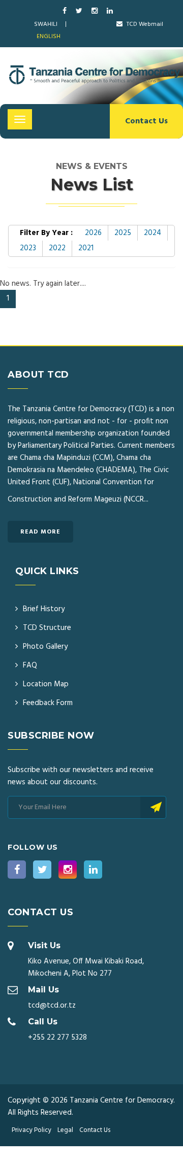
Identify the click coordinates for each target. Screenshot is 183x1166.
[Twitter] (80, 11)
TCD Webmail (144, 24)
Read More (40, 532)
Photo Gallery (45, 647)
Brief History (44, 609)
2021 (86, 248)
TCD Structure (47, 628)
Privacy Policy (31, 1130)
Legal (65, 1130)
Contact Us (146, 121)
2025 (122, 233)
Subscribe (153, 807)
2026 (93, 233)
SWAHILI (45, 24)
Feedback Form (48, 703)
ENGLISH (48, 36)
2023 (28, 248)
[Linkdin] (110, 11)
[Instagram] (95, 11)
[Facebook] (65, 11)
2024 (152, 233)
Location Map (46, 684)
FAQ (30, 665)
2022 (57, 248)
